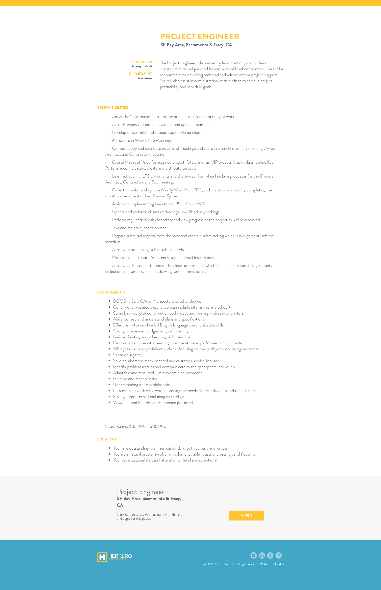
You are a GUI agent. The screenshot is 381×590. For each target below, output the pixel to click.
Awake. (279, 564)
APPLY (246, 515)
